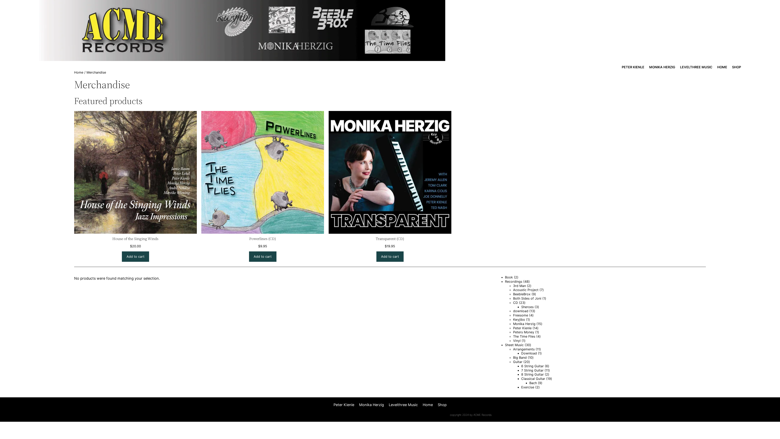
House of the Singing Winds (135, 238)
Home (78, 72)
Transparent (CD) (390, 238)
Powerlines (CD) (262, 238)
